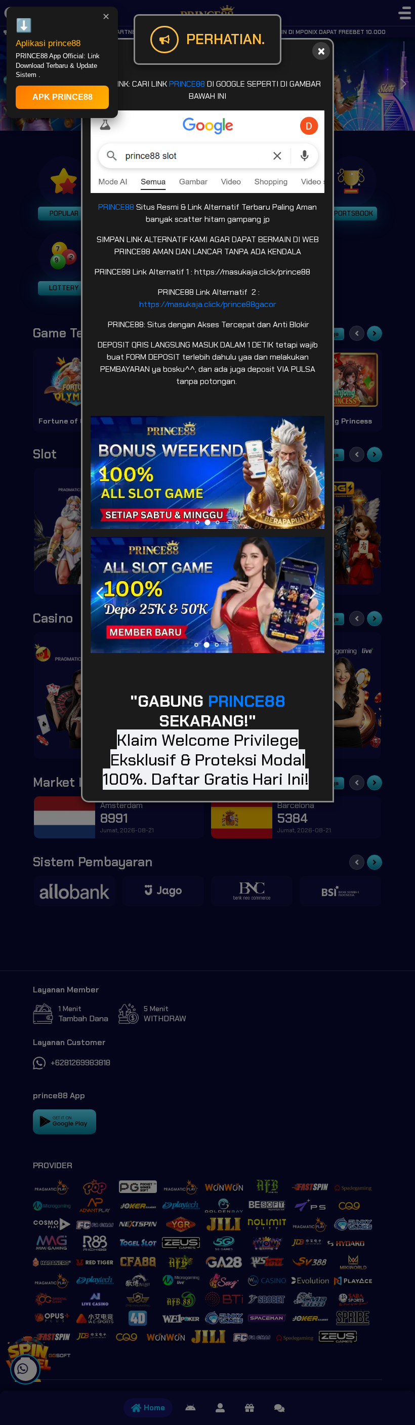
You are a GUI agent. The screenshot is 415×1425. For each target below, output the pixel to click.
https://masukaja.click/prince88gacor (207, 304)
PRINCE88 (187, 84)
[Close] (321, 51)
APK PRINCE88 (62, 97)
